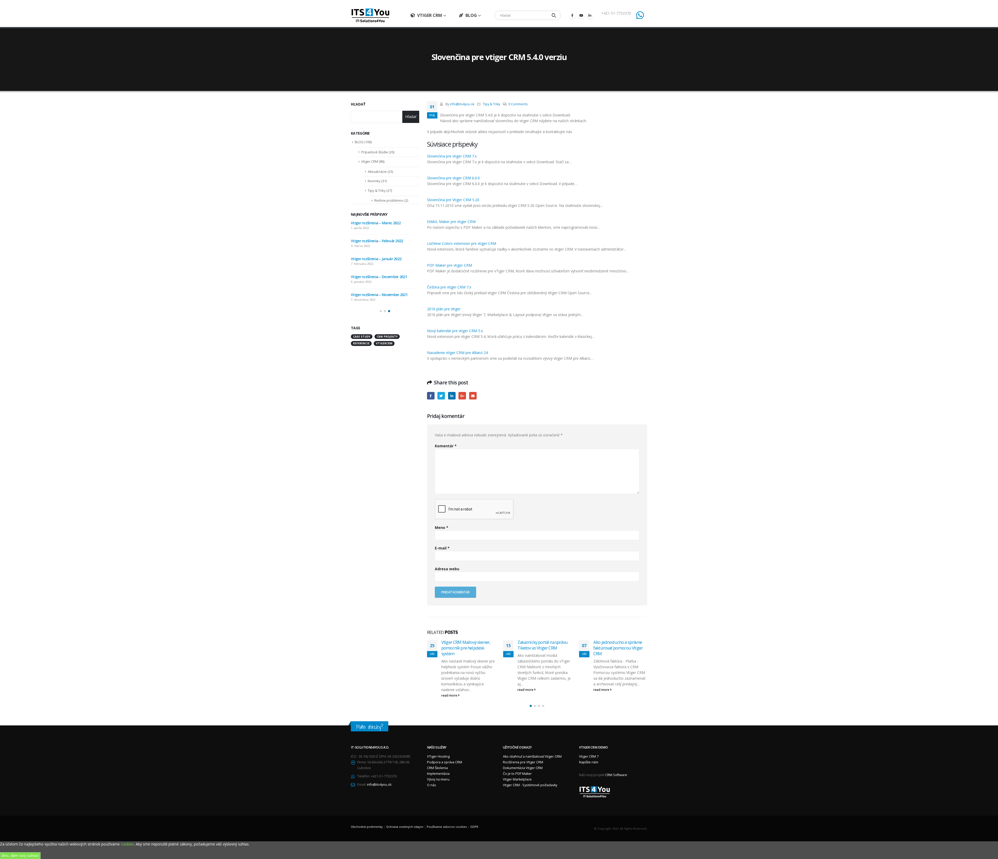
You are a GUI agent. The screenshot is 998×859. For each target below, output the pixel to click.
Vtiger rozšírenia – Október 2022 (377, 276)
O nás (431, 785)
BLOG (471, 15)
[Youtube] (581, 15)
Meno (441, 527)
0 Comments (518, 104)
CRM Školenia (437, 768)
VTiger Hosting (438, 756)
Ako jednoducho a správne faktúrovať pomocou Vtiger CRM (542, 648)
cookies (127, 844)
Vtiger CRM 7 (589, 756)
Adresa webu (447, 568)
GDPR (474, 827)
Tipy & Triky (491, 104)
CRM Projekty (387, 336)
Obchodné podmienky (367, 827)
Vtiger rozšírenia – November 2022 (379, 240)
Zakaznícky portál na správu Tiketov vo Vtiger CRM (466, 645)
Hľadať (358, 104)
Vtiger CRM (429, 15)
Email (473, 395)
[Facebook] (572, 15)
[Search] (554, 15)
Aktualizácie (377, 171)
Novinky (374, 181)
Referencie (361, 343)
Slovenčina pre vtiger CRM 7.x (452, 156)
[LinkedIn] (590, 15)
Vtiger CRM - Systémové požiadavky (530, 785)
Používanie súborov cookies (447, 827)
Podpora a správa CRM (444, 762)
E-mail (442, 548)
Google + (462, 395)
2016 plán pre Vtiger (444, 308)
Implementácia (438, 773)
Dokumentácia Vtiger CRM (523, 768)
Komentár (446, 445)
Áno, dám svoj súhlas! (20, 855)
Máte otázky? (369, 727)
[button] (531, 706)
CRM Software (616, 775)
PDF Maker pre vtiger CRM (449, 265)
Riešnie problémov (389, 200)
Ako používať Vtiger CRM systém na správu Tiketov (616, 645)
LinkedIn (452, 395)
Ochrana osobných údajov (404, 827)
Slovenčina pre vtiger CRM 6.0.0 (453, 177)
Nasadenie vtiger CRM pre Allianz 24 (457, 352)
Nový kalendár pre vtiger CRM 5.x (455, 330)
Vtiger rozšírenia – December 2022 (379, 222)
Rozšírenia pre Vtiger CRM (523, 762)
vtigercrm (384, 343)
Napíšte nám (588, 762)
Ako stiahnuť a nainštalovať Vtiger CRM (532, 756)
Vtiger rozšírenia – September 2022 (380, 294)
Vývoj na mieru (438, 779)
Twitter (441, 395)
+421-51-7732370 (616, 13)
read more (449, 689)
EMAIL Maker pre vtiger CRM (451, 221)
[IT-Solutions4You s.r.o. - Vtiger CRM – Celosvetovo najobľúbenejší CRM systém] (370, 15)
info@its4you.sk (462, 104)
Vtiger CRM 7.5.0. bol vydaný (374, 258)
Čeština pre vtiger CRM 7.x (449, 287)
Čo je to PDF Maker (517, 773)
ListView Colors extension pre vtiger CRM (461, 243)
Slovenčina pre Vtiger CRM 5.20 (453, 199)
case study (361, 336)
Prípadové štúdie (374, 152)
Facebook (431, 395)
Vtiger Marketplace (517, 779)
